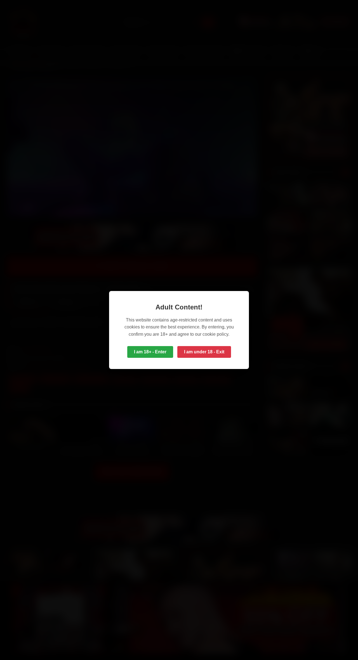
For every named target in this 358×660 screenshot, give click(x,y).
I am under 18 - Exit (204, 351)
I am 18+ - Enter (150, 351)
